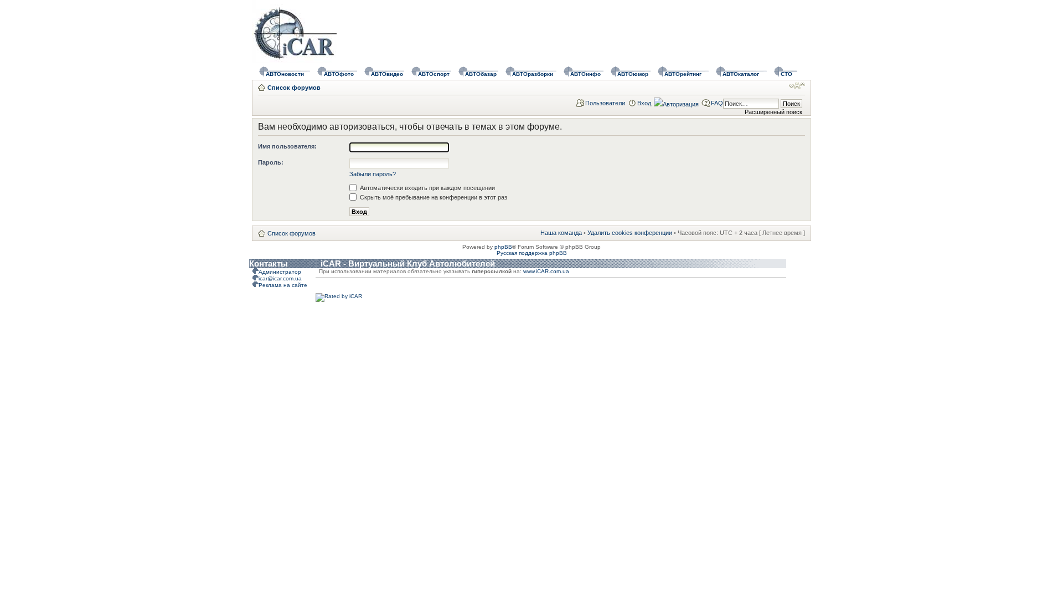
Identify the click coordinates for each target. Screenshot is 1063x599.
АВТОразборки (532, 74)
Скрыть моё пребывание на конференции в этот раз (432, 197)
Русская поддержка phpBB (532, 253)
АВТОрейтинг (682, 74)
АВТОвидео (387, 74)
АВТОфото (339, 74)
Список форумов (294, 87)
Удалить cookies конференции (629, 232)
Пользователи (605, 103)
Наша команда (561, 232)
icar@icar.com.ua (280, 278)
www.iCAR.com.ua (546, 271)
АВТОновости (285, 74)
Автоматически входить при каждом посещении (426, 188)
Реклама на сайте (283, 285)
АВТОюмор (632, 74)
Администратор (280, 272)
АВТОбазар (481, 74)
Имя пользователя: (287, 146)
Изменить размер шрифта (797, 85)
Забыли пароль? (372, 174)
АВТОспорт (434, 74)
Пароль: (270, 162)
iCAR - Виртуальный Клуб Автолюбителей (408, 263)
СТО (786, 74)
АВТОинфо (585, 74)
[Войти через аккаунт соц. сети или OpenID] (676, 102)
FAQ (717, 103)
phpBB (503, 247)
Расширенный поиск (773, 112)
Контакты (268, 263)
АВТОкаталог (741, 74)
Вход (644, 103)
